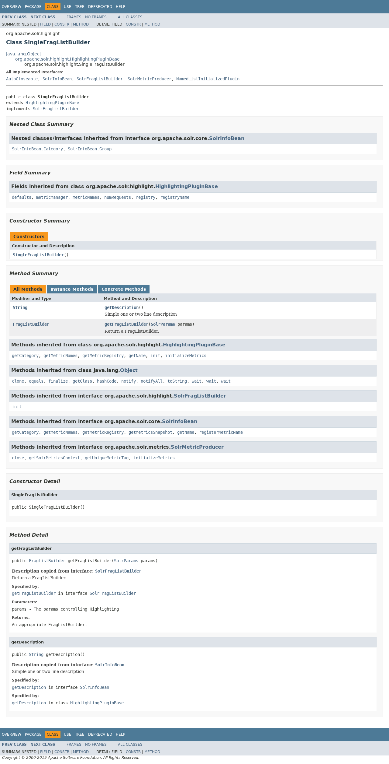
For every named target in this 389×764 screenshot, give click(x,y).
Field (45, 24)
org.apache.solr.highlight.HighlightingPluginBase (67, 59)
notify (128, 381)
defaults (21, 197)
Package (33, 7)
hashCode (106, 381)
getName (137, 355)
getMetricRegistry (103, 355)
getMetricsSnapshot (150, 432)
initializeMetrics (185, 355)
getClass (82, 381)
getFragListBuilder (126, 324)
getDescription (122, 307)
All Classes (130, 17)
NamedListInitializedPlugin (207, 78)
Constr (61, 24)
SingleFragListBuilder (38, 254)
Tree (79, 7)
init (155, 355)
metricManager (52, 197)
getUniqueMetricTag (107, 457)
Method (81, 24)
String (20, 307)
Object (129, 370)
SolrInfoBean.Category (37, 148)
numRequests (117, 197)
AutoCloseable (22, 78)
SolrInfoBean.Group (90, 148)
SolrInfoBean (57, 78)
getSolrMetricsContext (54, 457)
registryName (174, 197)
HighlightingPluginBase (52, 102)
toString (177, 381)
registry (145, 197)
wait (196, 381)
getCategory (25, 355)
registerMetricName (221, 432)
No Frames (96, 17)
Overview (11, 7)
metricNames (86, 197)
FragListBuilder (31, 324)
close (18, 457)
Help (120, 7)
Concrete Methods (124, 289)
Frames (74, 17)
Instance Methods (71, 289)
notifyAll (152, 381)
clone (18, 381)
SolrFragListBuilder (100, 78)
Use (67, 7)
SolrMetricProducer (149, 78)
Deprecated (100, 7)
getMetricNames (60, 355)
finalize (58, 381)
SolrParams (163, 324)
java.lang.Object (23, 53)
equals (36, 381)
